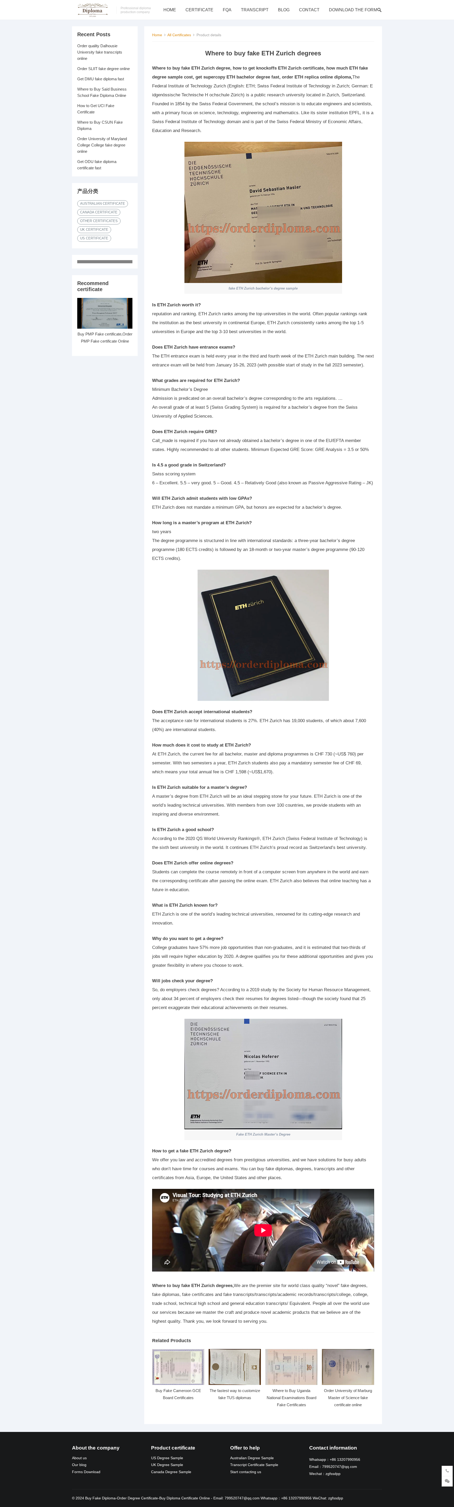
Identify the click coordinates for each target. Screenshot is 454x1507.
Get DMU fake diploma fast (100, 79)
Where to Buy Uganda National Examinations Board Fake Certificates (291, 1397)
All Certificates (179, 35)
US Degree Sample (167, 1458)
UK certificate (94, 230)
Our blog (79, 1465)
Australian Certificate (102, 204)
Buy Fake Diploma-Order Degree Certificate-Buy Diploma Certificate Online (147, 1498)
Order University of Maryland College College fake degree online (102, 145)
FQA (227, 10)
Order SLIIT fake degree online (103, 68)
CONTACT (309, 10)
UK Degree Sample (167, 1465)
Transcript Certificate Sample (254, 1465)
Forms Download (86, 1472)
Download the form (353, 10)
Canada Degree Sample (171, 1472)
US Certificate (94, 238)
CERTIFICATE (199, 10)
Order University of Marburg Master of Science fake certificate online (348, 1397)
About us (79, 1458)
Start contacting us (245, 1472)
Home (169, 10)
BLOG (284, 10)
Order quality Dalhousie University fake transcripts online (99, 52)
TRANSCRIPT (255, 10)
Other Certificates (99, 221)
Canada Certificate (98, 212)
